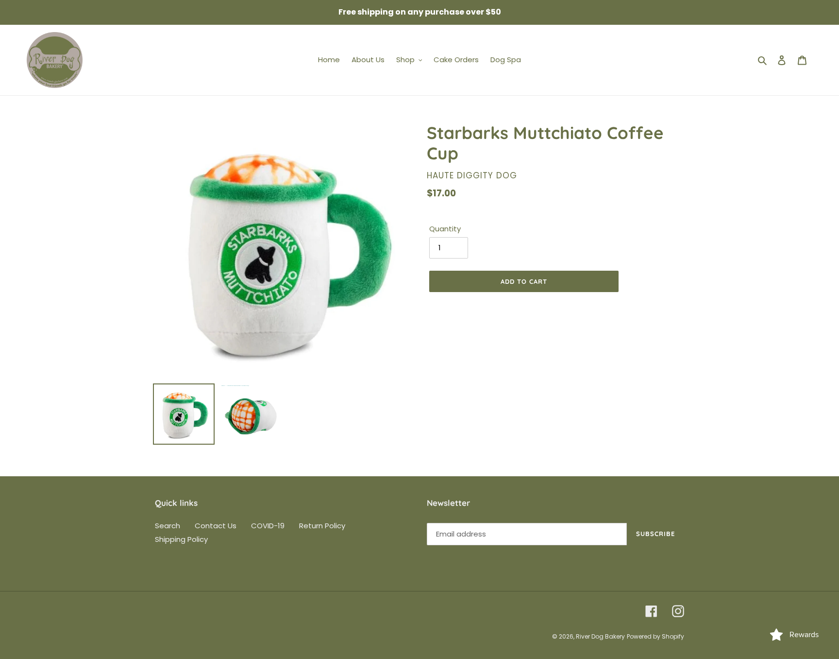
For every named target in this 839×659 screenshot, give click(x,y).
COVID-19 (268, 525)
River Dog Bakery (600, 636)
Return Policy (322, 525)
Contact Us (215, 525)
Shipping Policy (181, 539)
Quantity (445, 229)
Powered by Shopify (655, 636)
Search (167, 525)
